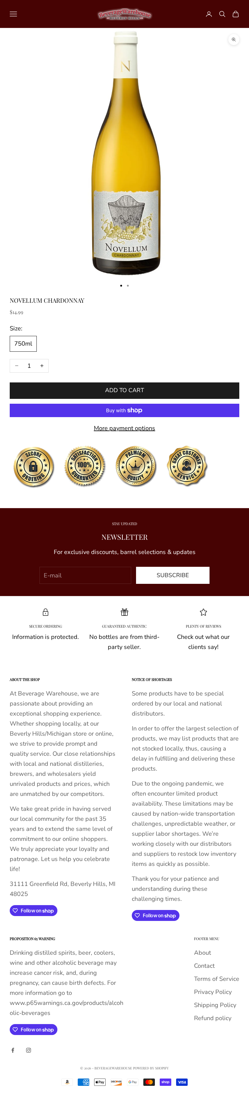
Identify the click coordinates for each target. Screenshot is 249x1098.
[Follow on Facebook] (13, 1050)
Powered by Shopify (151, 1068)
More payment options (124, 428)
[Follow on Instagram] (29, 1050)
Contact (204, 966)
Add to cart (124, 390)
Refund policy (212, 1018)
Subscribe (173, 575)
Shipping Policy (215, 1005)
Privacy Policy (213, 992)
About (202, 953)
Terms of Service (216, 979)
